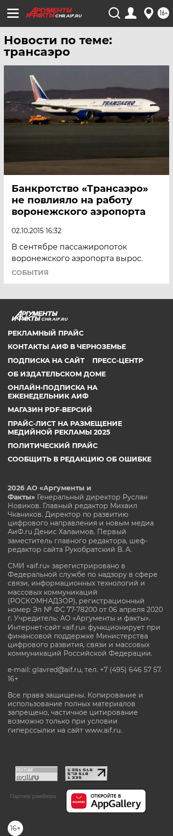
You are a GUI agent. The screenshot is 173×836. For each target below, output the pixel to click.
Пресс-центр (117, 360)
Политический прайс (53, 445)
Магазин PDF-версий (50, 409)
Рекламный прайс (46, 333)
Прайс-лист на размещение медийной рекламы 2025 (65, 428)
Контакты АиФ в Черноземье (67, 346)
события (30, 272)
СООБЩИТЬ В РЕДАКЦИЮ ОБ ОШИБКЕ (79, 459)
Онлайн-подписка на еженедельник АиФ (53, 391)
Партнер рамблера (33, 796)
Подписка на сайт (46, 360)
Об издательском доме (57, 374)
